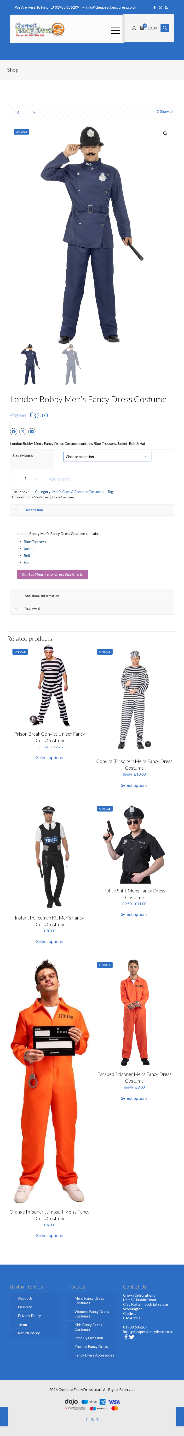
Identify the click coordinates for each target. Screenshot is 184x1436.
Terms (23, 1324)
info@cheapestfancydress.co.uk (111, 7)
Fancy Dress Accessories (94, 1355)
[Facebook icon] (154, 7)
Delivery (25, 1307)
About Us (25, 1298)
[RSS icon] (166, 7)
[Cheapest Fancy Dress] (40, 29)
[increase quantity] (36, 479)
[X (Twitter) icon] (160, 7)
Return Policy (29, 1333)
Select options (49, 757)
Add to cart (59, 479)
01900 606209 (67, 7)
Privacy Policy (29, 1315)
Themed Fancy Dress (91, 1346)
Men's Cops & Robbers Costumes (78, 491)
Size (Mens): (22, 455)
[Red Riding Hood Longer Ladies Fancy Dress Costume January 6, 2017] (180, 1416)
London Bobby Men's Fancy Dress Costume (43, 497)
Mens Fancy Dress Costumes (89, 1300)
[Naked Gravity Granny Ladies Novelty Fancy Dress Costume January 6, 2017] (4, 1416)
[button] (165, 133)
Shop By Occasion (89, 1338)
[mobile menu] (115, 29)
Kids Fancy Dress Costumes (88, 1326)
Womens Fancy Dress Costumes (92, 1313)
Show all (166, 111)
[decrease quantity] (15, 479)
